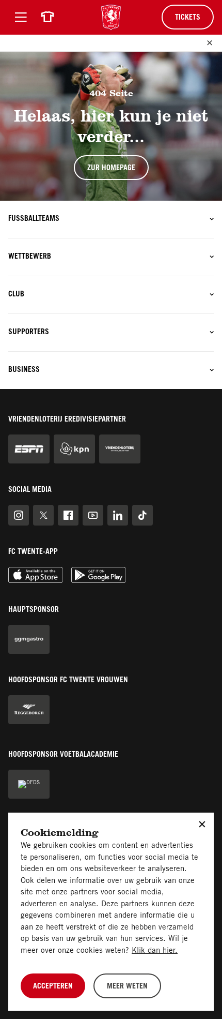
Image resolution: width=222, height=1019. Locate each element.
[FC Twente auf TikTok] (142, 515)
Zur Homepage (111, 168)
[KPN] (74, 448)
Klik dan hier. (155, 951)
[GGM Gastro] (29, 639)
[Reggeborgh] (29, 709)
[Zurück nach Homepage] (111, 17)
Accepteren (53, 987)
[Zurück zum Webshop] (47, 17)
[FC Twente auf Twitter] (43, 515)
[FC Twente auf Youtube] (93, 515)
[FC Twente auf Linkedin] (117, 515)
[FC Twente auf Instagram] (18, 515)
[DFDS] (29, 784)
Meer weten (127, 987)
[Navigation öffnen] (20, 17)
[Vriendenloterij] (119, 448)
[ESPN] (29, 448)
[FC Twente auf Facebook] (68, 515)
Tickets (187, 18)
